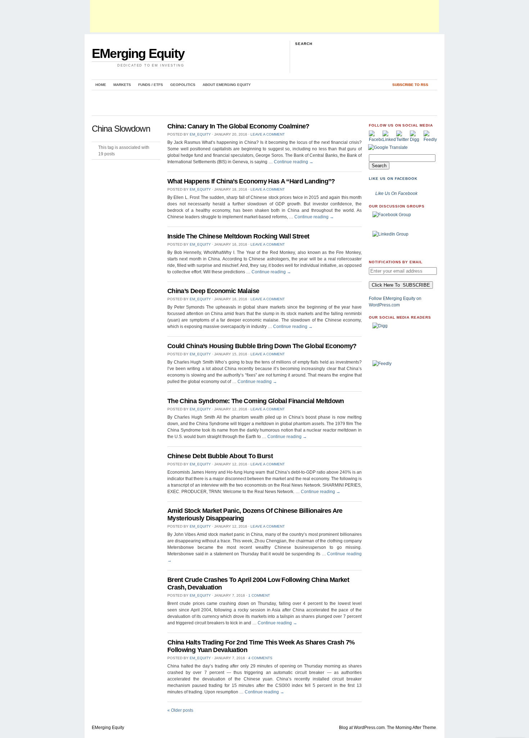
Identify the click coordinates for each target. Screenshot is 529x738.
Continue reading (293, 161)
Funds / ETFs (150, 85)
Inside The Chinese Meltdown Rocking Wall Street (238, 236)
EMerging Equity (138, 53)
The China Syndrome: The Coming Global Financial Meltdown (255, 401)
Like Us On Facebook (393, 179)
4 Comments (260, 658)
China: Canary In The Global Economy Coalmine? (238, 126)
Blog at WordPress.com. (362, 727)
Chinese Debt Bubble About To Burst (220, 456)
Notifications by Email (395, 262)
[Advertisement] (264, 16)
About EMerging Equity (227, 85)
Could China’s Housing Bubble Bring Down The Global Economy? (262, 346)
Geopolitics (182, 85)
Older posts (180, 710)
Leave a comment (267, 134)
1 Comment (259, 595)
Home (100, 85)
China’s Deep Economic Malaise (213, 291)
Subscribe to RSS (410, 85)
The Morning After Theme (411, 727)
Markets (122, 85)
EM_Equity (200, 134)
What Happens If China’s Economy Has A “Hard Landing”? (251, 181)
